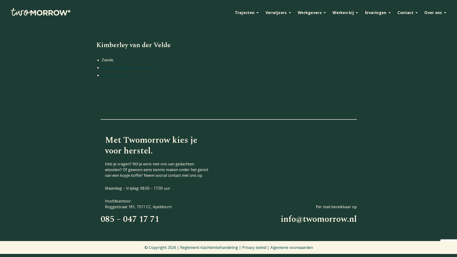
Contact (405, 12)
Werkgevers (310, 12)
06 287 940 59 (114, 75)
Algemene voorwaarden (291, 247)
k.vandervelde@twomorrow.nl (128, 67)
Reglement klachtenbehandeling (209, 247)
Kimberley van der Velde (133, 45)
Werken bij (343, 12)
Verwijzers (276, 12)
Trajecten (245, 12)
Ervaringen (376, 12)
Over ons (433, 12)
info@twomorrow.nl (319, 219)
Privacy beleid (254, 247)
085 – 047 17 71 (130, 219)
